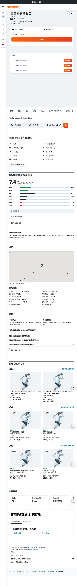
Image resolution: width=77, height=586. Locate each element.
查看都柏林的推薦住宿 (67, 445)
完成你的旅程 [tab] (16, 521)
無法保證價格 (33, 549)
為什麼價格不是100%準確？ (20, 562)
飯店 (20, 571)
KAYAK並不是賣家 (17, 555)
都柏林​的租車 (17, 533)
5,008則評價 (20, 19)
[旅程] (3, 39)
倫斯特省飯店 (42, 571)
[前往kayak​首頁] (12, 7)
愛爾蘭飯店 (34, 571)
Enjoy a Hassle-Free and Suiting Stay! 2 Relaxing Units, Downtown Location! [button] (57, 392)
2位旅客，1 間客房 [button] (18, 34)
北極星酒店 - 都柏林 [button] (48, 470)
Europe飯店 (26, 571)
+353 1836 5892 (15, 24)
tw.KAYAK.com (13, 571)
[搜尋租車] (3, 21)
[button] (75, 2)
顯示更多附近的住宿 (68, 369)
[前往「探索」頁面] (3, 30)
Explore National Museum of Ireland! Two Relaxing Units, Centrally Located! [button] (25, 392)
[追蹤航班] (3, 34)
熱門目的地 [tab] (26, 521)
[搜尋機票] (3, 13)
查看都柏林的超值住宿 (67, 407)
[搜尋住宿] (3, 17)
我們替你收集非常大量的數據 (21, 559)
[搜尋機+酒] (3, 25)
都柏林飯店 (45, 533)
